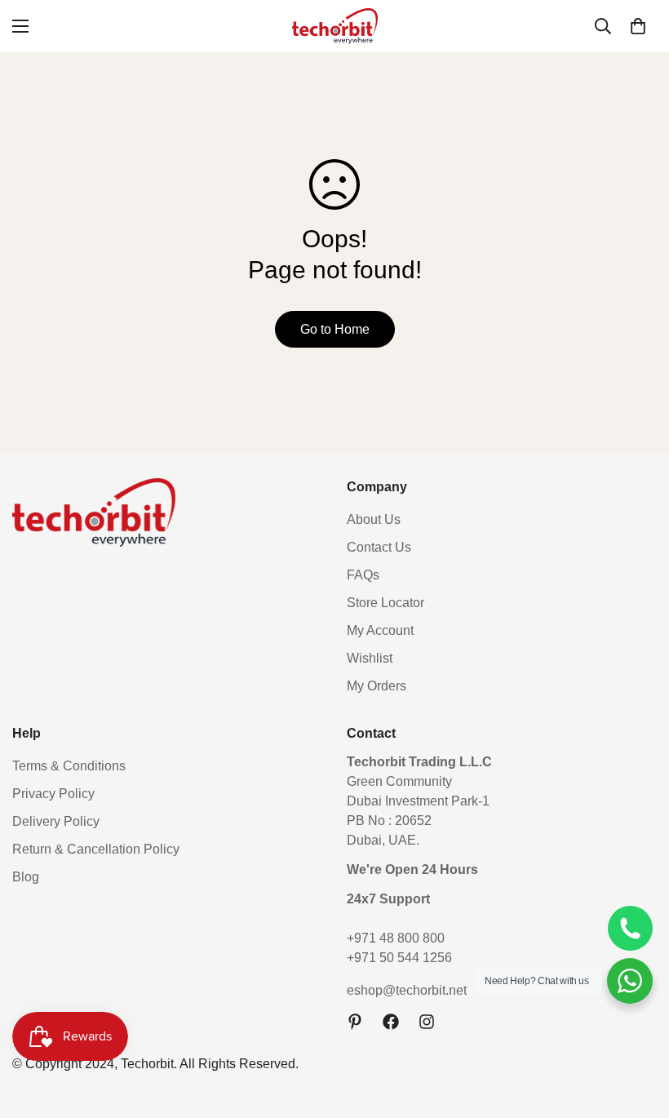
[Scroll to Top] (637, 1029)
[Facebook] (391, 1022)
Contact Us (379, 547)
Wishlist (369, 658)
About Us (374, 519)
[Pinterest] (355, 1022)
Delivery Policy (56, 821)
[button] (638, 26)
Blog (25, 877)
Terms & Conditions (69, 766)
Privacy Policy (53, 794)
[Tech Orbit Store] (335, 26)
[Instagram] (427, 1022)
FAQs (363, 575)
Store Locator (385, 603)
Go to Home (335, 329)
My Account (380, 630)
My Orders (376, 686)
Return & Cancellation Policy (95, 849)
